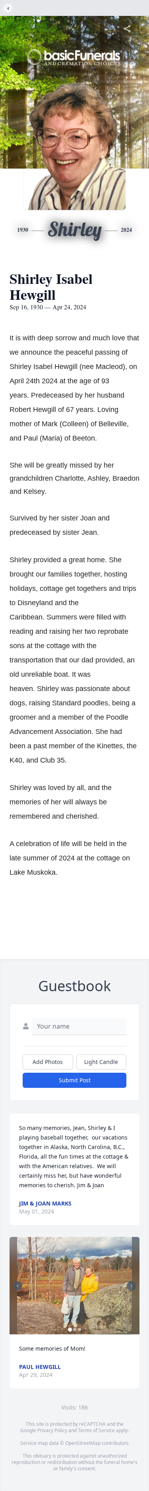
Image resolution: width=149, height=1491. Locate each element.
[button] (74, 1285)
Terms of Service (96, 1430)
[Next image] (131, 1286)
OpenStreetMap (83, 1443)
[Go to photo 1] (70, 1330)
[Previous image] (17, 1286)
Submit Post (75, 1080)
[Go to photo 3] (79, 1329)
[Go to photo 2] (74, 1329)
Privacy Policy (52, 1430)
